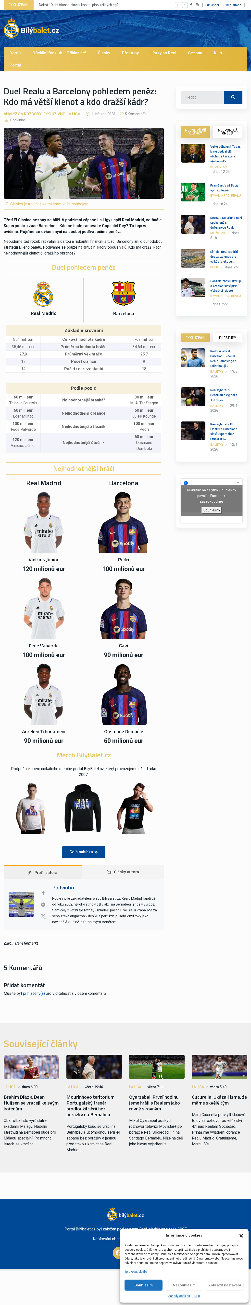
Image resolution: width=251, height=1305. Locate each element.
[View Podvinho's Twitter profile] (43, 916)
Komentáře (219, 167)
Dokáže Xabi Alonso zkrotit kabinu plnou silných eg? (78, 5)
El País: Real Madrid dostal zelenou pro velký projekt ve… (224, 256)
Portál (15, 65)
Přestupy (130, 52)
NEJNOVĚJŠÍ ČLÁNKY (195, 131)
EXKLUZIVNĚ (196, 338)
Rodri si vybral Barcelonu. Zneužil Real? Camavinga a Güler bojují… (223, 358)
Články (104, 52)
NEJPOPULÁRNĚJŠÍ (228, 131)
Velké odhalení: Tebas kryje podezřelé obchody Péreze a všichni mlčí (225, 153)
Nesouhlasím (184, 1285)
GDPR (196, 1296)
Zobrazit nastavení (224, 1285)
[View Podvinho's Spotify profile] (43, 904)
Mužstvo (217, 233)
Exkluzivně (54, 114)
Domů (15, 52)
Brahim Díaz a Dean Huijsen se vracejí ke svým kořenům (31, 1103)
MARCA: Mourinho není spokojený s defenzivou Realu (226, 222)
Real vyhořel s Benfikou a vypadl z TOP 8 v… (223, 394)
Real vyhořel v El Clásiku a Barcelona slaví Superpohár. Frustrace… (223, 431)
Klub (218, 52)
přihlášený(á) (34, 993)
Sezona (195, 52)
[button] (241, 1235)
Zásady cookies (179, 1296)
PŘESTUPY (227, 338)
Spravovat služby (136, 1271)
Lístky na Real (163, 52)
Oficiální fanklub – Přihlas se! (59, 52)
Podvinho (17, 120)
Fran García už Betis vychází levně (224, 188)
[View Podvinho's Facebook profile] (43, 893)
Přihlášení (212, 5)
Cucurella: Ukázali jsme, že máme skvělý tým (219, 1100)
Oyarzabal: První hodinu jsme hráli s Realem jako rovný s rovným (154, 1103)
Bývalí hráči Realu (225, 195)
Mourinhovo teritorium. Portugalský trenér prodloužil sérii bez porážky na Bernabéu (90, 1105)
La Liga (73, 114)
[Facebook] (119, 1253)
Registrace (233, 5)
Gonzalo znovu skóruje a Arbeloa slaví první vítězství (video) (226, 285)
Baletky (216, 371)
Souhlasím (144, 1285)
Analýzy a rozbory (22, 114)
